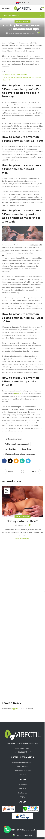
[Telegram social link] (28, 460)
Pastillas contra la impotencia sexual (17, 444)
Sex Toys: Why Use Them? (22, 521)
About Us (22, 789)
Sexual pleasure (27, 449)
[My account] (28, 2)
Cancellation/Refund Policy (22, 762)
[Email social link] (16, 460)
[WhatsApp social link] (22, 460)
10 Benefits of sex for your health (14, 74)
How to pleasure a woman (13, 439)
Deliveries (22, 775)
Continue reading (22, 539)
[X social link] (10, 460)
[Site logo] (22, 8)
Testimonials (22, 785)
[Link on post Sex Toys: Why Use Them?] (22, 501)
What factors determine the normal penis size (20, 454)
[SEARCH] (40, 15)
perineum (17, 393)
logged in (15, 709)
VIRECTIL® (15, 830)
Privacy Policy (22, 766)
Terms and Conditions (22, 770)
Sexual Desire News (22, 21)
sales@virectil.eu (23, 748)
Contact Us (22, 793)
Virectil (11, 33)
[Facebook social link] (4, 460)
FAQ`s (22, 797)
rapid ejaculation (10, 449)
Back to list (22, 471)
